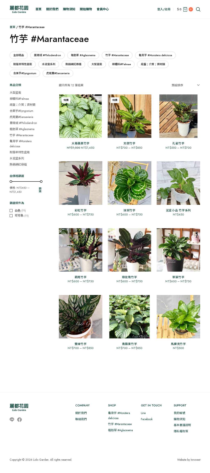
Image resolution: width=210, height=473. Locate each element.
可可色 (19, 215)
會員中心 (103, 9)
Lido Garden (41, 460)
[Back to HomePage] (19, 9)
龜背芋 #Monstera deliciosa (155, 55)
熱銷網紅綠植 (73, 64)
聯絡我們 (81, 419)
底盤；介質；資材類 (153, 64)
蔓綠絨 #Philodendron (47, 55)
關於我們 (52, 9)
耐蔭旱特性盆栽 (22, 64)
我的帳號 (179, 413)
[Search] (198, 9)
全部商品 (18, 55)
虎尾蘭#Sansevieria (58, 73)
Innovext (195, 460)
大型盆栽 (96, 64)
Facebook (147, 419)
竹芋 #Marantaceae (117, 55)
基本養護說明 (182, 425)
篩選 (40, 190)
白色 (18, 211)
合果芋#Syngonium (24, 73)
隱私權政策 (181, 431)
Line (143, 413)
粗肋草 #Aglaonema (83, 55)
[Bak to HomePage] (19, 407)
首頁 (38, 9)
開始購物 (86, 9)
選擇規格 (80, 131)
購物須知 (69, 9)
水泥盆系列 (48, 64)
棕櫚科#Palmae (121, 64)
